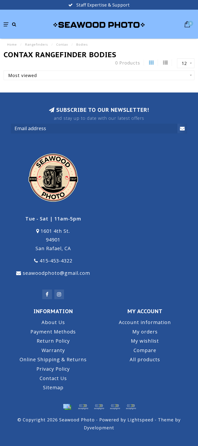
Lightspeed (140, 420)
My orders (145, 331)
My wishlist (145, 341)
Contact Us (53, 378)
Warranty (53, 350)
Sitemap (53, 387)
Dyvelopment (99, 428)
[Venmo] (131, 407)
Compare (145, 350)
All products (145, 359)
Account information (145, 322)
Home (12, 44)
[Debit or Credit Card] (83, 407)
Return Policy (53, 341)
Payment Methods (53, 331)
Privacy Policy (53, 369)
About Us (53, 322)
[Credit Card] (67, 407)
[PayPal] (99, 407)
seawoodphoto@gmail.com (56, 273)
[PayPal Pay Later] (115, 407)
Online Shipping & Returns (53, 359)
